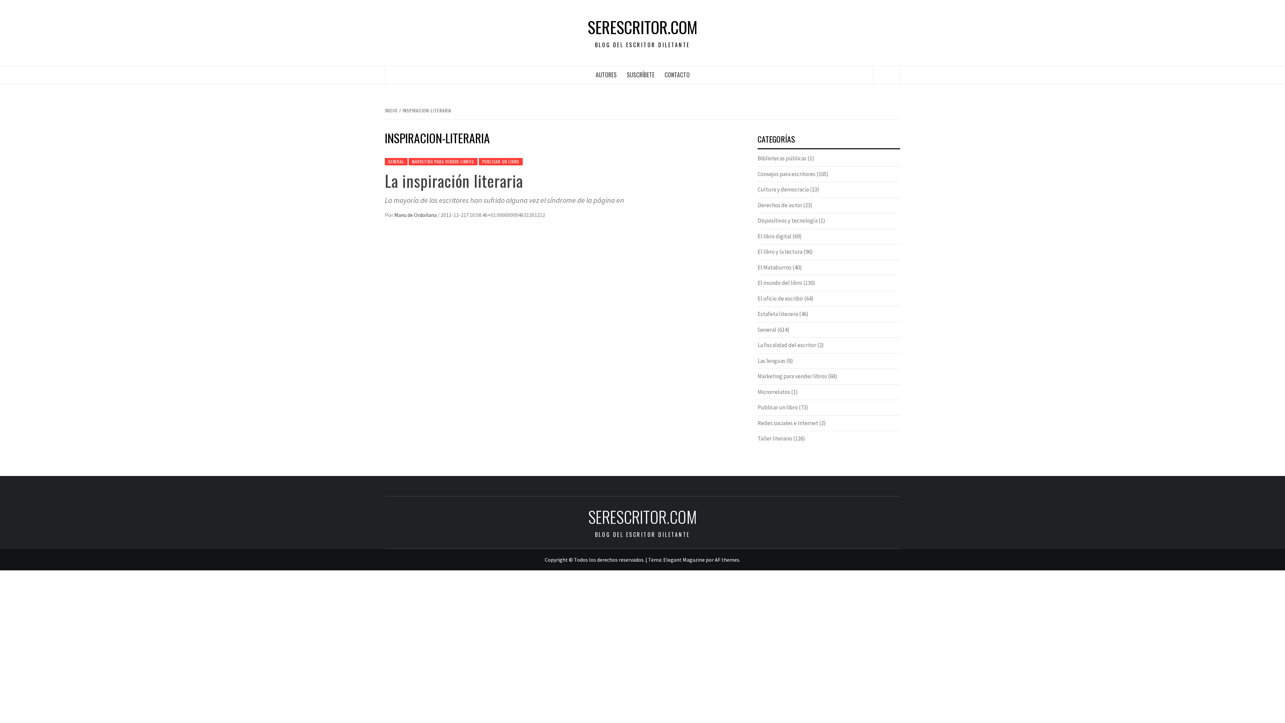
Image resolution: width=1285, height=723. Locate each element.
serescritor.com (642, 27)
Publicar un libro (501, 161)
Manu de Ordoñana (416, 215)
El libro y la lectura (780, 251)
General (396, 161)
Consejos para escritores (787, 174)
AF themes (727, 559)
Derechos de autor (780, 205)
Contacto (677, 74)
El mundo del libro (780, 283)
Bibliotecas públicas (782, 158)
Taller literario (775, 438)
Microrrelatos (774, 392)
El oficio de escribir (780, 298)
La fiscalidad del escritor (787, 345)
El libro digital (774, 236)
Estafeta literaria (778, 314)
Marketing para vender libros (443, 161)
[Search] (887, 75)
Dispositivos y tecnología (788, 220)
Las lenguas (771, 361)
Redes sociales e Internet (788, 423)
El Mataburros (774, 267)
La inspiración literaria (454, 180)
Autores (606, 74)
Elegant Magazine (684, 559)
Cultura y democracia (783, 189)
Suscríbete (641, 74)
